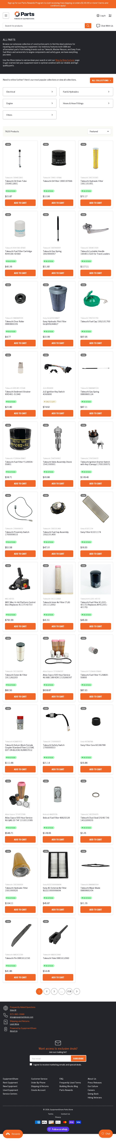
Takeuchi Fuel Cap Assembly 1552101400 (56, 533)
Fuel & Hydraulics (71, 91)
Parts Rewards (66, 1090)
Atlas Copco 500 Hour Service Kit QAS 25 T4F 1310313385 (19, 818)
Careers (91, 1090)
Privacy (58, 1117)
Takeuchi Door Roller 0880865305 (14, 322)
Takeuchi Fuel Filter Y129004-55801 (19, 462)
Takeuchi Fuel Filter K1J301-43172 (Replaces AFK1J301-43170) (94, 604)
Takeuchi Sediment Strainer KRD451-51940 (18, 392)
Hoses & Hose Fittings (73, 103)
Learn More (14, 1024)
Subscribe (78, 1058)
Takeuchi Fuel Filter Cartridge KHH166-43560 (18, 252)
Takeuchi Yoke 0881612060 (56, 958)
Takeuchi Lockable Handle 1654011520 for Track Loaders (95, 252)
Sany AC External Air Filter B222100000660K (54, 889)
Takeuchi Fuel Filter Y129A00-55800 (94, 675)
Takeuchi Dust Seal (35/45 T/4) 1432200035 (94, 818)
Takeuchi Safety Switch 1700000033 (54, 746)
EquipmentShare (10, 1078)
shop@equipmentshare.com (21, 1017)
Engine (9, 103)
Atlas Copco (48, 671)
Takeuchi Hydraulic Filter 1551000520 (16, 889)
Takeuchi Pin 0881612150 (17, 958)
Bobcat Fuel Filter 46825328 (56, 817)
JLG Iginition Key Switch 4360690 (54, 392)
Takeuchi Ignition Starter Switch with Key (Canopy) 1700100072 (95, 462)
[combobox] (47, 26)
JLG (44, 388)
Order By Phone (38, 1082)
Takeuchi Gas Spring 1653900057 (52, 252)
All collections (100, 80)
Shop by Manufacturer (65, 60)
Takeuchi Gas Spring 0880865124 (89, 392)
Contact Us (65, 1114)
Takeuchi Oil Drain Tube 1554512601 (16, 182)
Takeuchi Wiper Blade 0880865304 (90, 889)
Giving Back (93, 1093)
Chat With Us (107, 25)
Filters (9, 114)
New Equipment (10, 1086)
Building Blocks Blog (68, 1086)
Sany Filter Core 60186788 (93, 745)
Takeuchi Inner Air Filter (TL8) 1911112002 (56, 603)
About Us (13, 1031)
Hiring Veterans (95, 1097)
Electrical (10, 91)
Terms (50, 1114)
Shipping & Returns (40, 1086)
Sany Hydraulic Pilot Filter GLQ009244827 (54, 322)
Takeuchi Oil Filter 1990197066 (57, 181)
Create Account (38, 1090)
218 (69, 991)
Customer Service (39, 1078)
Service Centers (10, 1093)
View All (13, 1010)
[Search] (88, 25)
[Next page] (77, 991)
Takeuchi (9, 177)
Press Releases (95, 1082)
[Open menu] (6, 15)
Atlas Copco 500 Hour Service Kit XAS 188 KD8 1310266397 (57, 675)
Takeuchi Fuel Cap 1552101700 (95, 321)
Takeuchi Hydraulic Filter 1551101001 (91, 182)
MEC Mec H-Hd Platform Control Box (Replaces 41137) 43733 (20, 603)
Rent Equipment (10, 1082)
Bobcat (46, 814)
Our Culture (93, 1086)
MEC (7, 598)
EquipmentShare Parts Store (61, 1109)
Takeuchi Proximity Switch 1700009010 (17, 533)
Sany (45, 318)
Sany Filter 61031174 (90, 532)
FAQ (61, 1078)
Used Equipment (10, 1090)
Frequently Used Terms (70, 1082)
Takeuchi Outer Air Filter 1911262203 (16, 675)
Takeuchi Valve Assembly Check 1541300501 (57, 462)
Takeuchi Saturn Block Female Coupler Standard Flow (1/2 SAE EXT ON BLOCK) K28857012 (19, 747)
